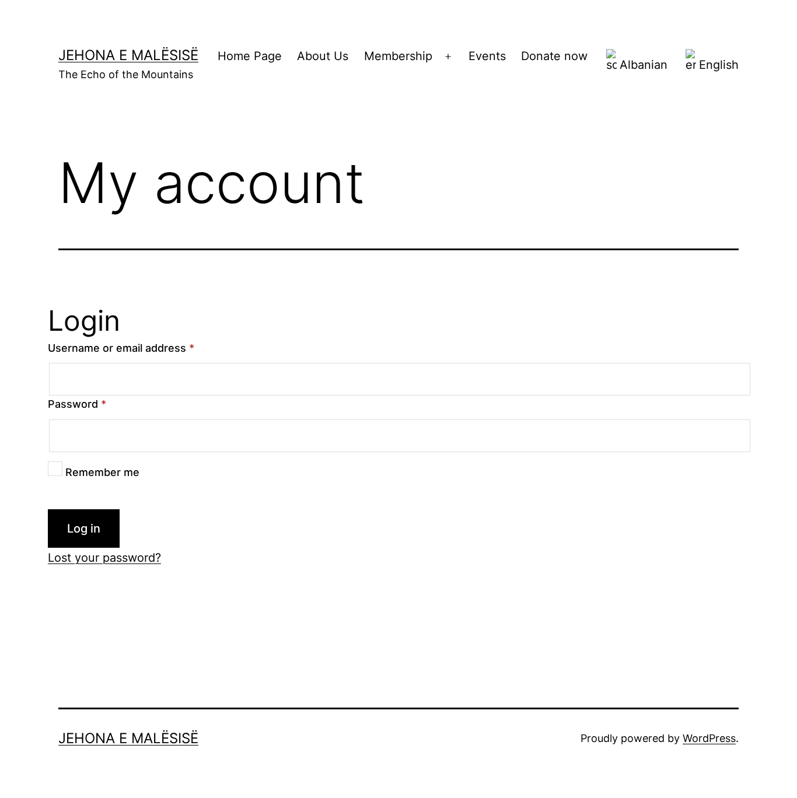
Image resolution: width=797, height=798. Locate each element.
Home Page (250, 56)
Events (487, 56)
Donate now (554, 56)
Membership (398, 56)
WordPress (709, 738)
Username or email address (121, 348)
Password (77, 404)
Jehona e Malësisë (128, 55)
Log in (83, 529)
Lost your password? (104, 558)
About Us (322, 56)
